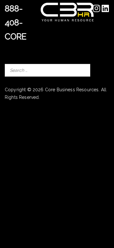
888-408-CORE (16, 22)
